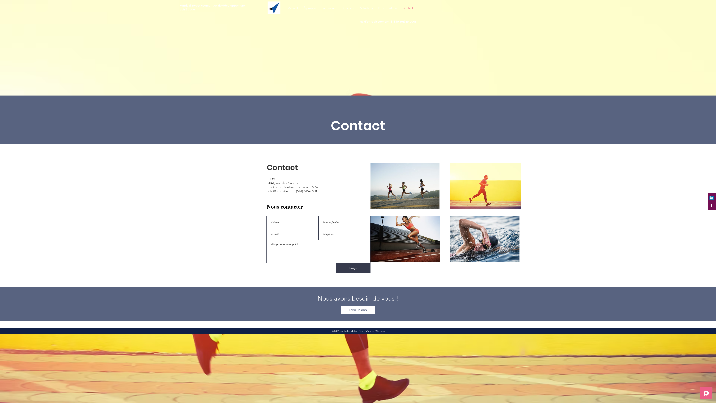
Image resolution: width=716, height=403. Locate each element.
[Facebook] (711, 205)
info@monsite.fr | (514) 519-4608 (292, 191)
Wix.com (380, 331)
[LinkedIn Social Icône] (711, 198)
